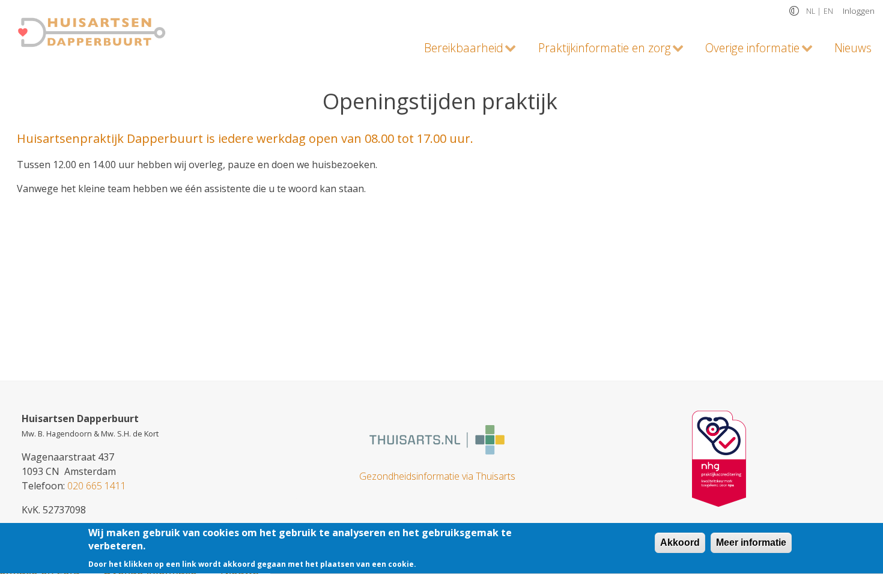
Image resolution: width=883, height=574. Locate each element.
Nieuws (853, 48)
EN (828, 11)
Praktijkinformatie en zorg (598, 50)
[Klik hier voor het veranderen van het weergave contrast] (794, 10)
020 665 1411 (96, 485)
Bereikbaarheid (458, 50)
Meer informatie (751, 542)
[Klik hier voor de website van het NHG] (719, 457)
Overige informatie (747, 50)
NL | (813, 11)
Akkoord (680, 542)
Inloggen (859, 10)
